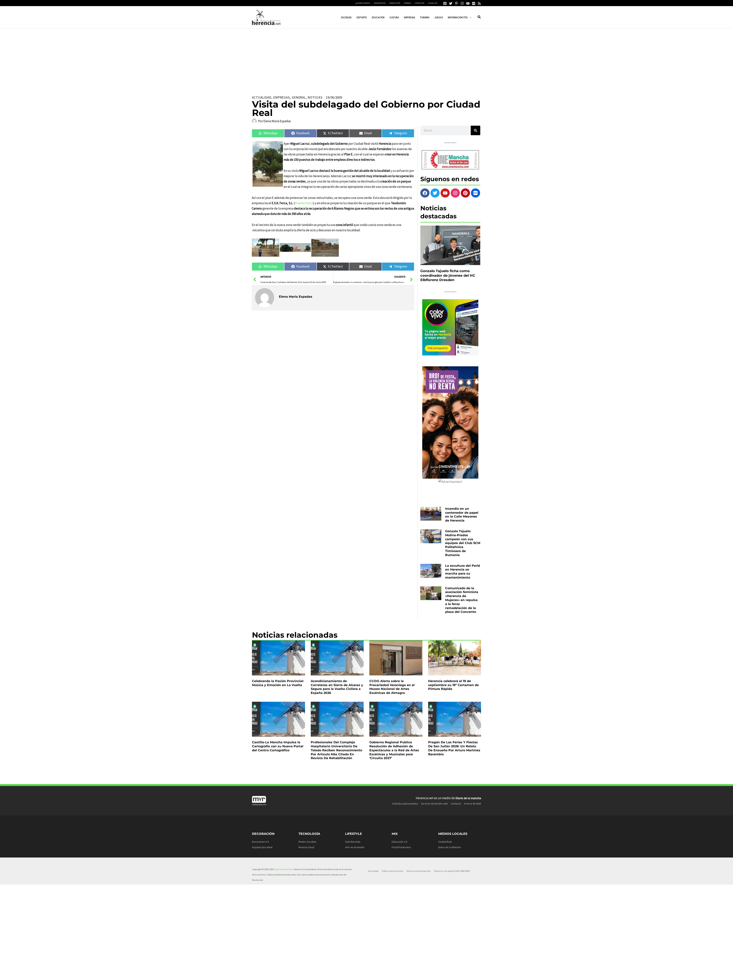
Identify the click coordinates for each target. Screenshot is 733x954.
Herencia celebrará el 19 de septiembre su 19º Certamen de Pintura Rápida (453, 685)
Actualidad (261, 97)
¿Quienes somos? (362, 3)
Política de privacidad (392, 871)
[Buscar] (475, 130)
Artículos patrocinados (405, 803)
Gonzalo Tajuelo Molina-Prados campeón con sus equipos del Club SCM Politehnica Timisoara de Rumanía (462, 543)
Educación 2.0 (399, 841)
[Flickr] (473, 3)
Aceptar (404, 948)
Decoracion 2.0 (260, 841)
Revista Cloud (306, 847)
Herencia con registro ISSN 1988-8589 (452, 871)
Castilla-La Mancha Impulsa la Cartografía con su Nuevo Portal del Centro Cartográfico (277, 746)
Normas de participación (419, 871)
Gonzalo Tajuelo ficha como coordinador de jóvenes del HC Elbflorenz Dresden (447, 275)
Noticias (315, 97)
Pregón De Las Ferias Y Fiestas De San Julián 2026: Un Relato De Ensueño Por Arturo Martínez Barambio (454, 748)
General (299, 97)
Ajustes (450, 948)
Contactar (419, 3)
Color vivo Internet (283, 869)
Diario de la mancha (468, 798)
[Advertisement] (366, 57)
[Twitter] (450, 3)
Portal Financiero (401, 847)
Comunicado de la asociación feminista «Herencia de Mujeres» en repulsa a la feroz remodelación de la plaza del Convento (461, 600)
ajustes (366, 950)
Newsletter (394, 3)
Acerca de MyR (472, 803)
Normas (407, 3)
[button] (469, 17)
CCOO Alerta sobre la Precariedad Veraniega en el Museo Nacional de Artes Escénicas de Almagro (392, 687)
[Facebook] (445, 3)
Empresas (281, 97)
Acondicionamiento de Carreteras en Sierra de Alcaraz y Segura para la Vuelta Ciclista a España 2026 (337, 687)
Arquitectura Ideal (262, 847)
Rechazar (427, 948)
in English (433, 3)
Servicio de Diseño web (434, 803)
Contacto (456, 803)
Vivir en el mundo (354, 847)
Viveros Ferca (304, 203)
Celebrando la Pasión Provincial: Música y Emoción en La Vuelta (278, 683)
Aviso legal (373, 871)
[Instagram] (462, 3)
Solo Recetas (352, 841)
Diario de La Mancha (449, 847)
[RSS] (479, 3)
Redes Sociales (307, 841)
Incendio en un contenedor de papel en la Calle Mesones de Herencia (461, 514)
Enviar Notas (380, 3)
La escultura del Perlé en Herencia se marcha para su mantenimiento (462, 571)
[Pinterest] (456, 3)
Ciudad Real (445, 841)
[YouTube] (468, 3)
